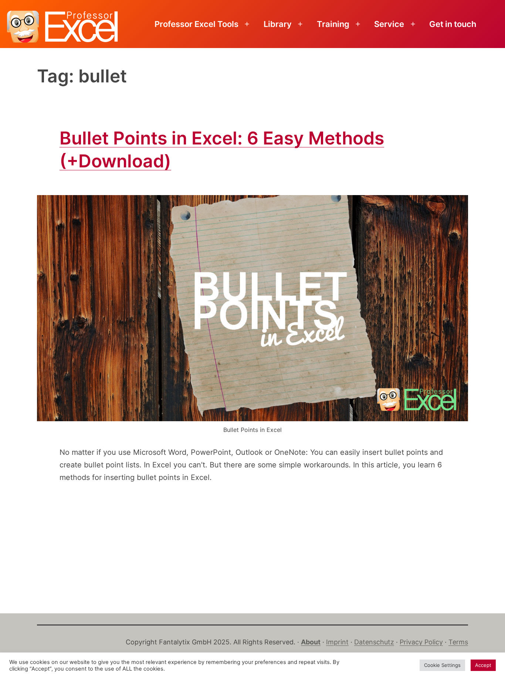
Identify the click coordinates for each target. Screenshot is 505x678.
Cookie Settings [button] (442, 665)
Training (333, 24)
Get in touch (452, 24)
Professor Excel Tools (196, 24)
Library (278, 24)
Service (389, 24)
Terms (458, 642)
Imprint (337, 642)
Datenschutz (374, 642)
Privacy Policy (421, 642)
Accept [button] (483, 665)
